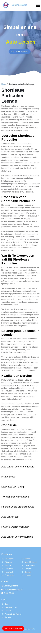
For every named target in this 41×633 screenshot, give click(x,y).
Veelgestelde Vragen (12, 614)
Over (6, 604)
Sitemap (7, 617)
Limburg (27, 575)
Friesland (8, 562)
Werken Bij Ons (10, 607)
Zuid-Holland (29, 565)
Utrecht (27, 559)
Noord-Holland (30, 562)
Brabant (27, 572)
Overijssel (8, 569)
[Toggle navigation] (38, 6)
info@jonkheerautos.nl (13, 589)
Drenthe (7, 565)
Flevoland (8, 572)
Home (3, 84)
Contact (7, 611)
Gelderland (9, 575)
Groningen (8, 559)
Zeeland (27, 569)
